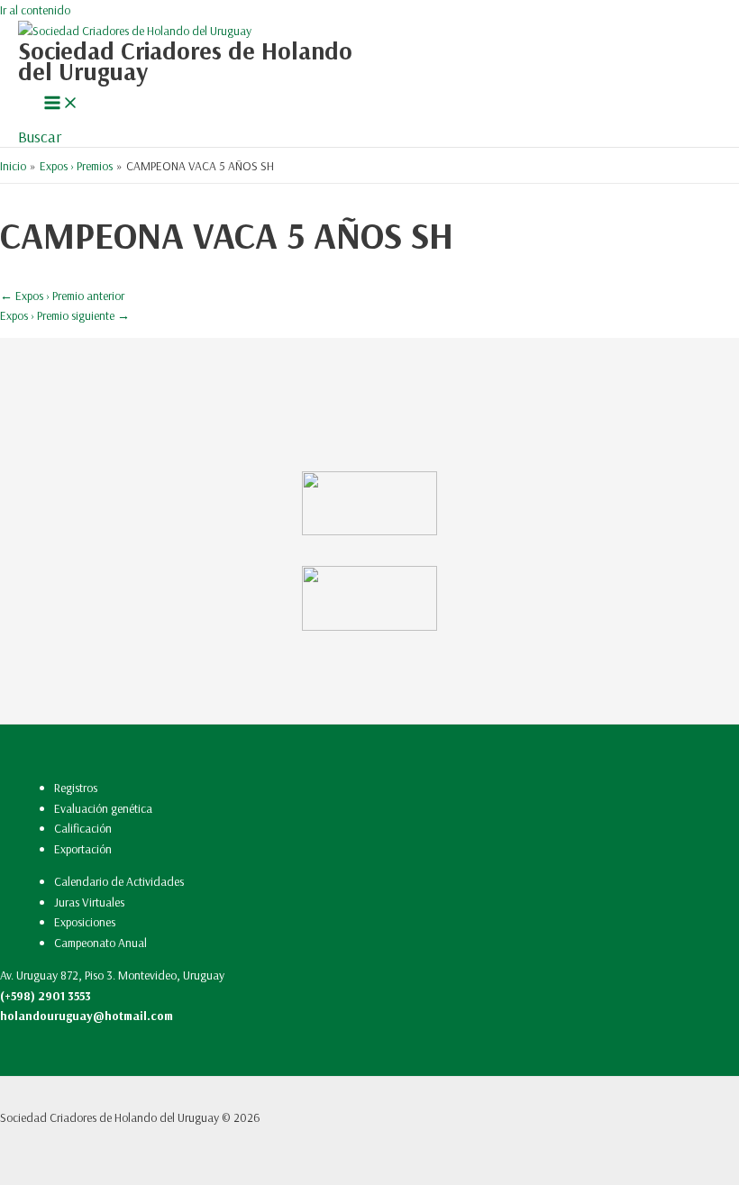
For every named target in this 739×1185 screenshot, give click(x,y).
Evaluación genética (103, 808)
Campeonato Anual (100, 942)
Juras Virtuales (89, 901)
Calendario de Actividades (119, 881)
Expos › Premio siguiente (65, 315)
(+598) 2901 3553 (45, 995)
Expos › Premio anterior (62, 295)
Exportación (83, 848)
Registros (75, 787)
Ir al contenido (35, 9)
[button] (39, 136)
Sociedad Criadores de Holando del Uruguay (185, 61)
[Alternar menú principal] (61, 103)
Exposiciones (84, 921)
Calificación (83, 827)
